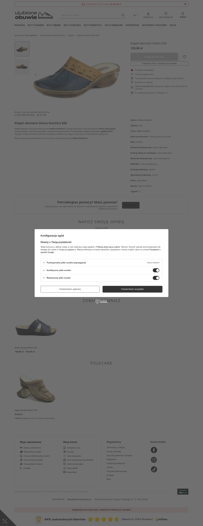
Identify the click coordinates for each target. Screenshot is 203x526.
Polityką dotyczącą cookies (108, 247)
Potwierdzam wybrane (70, 289)
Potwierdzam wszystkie (132, 289)
